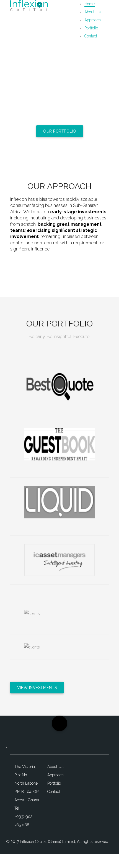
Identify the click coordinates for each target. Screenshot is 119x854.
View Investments (37, 687)
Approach (92, 20)
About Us (92, 12)
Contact (90, 36)
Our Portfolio (59, 131)
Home (89, 4)
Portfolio (91, 28)
